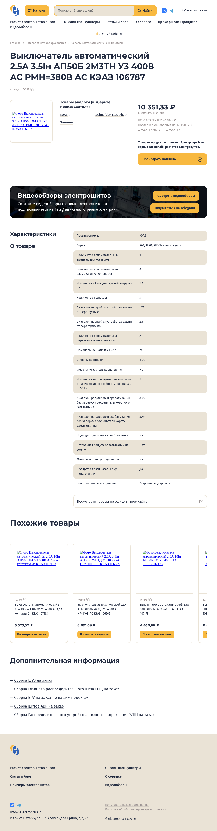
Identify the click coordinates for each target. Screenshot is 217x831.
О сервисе (143, 22)
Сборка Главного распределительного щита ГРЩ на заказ (66, 689)
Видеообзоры (21, 27)
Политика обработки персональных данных (135, 809)
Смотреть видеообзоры (176, 196)
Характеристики (33, 234)
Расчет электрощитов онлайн (33, 22)
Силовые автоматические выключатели (97, 43)
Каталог (39, 10)
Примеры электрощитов (177, 22)
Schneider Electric (109, 115)
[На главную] (14, 10)
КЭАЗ (64, 115)
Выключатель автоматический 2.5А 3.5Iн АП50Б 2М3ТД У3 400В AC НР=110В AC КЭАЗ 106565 (101, 609)
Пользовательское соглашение (127, 805)
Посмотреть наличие (159, 159)
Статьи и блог (117, 22)
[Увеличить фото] (31, 121)
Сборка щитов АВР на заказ (39, 706)
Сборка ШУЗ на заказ (33, 680)
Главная (15, 43)
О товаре (22, 246)
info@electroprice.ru (193, 10)
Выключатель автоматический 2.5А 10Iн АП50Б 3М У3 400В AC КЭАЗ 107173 (164, 609)
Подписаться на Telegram (175, 208)
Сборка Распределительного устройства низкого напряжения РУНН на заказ (84, 714)
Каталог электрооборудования (46, 43)
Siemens (66, 122)
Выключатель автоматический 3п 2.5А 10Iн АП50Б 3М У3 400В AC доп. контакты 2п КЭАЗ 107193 (39, 609)
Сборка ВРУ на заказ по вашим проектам (51, 697)
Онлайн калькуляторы (82, 22)
